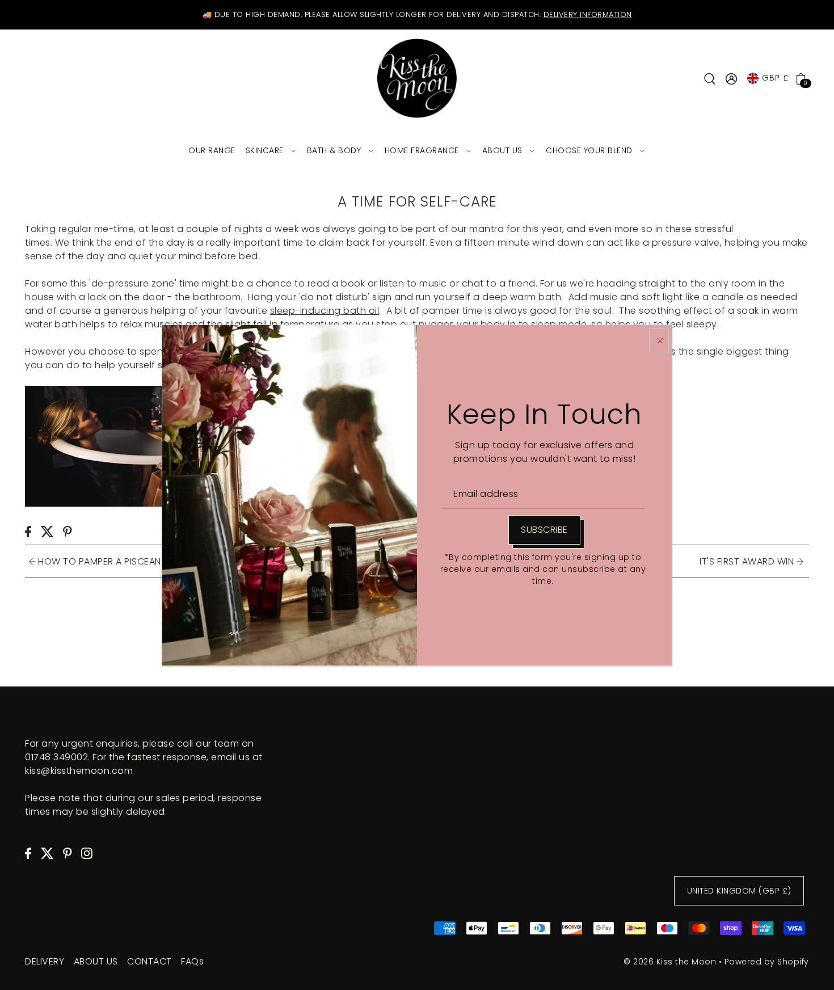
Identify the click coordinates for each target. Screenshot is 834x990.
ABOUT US (96, 961)
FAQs (192, 961)
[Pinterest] (67, 853)
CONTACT (149, 961)
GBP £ (775, 77)
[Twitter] (47, 853)
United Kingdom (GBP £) (739, 890)
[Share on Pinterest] (67, 531)
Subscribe (544, 529)
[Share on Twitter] (47, 531)
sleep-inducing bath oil (325, 310)
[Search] (709, 78)
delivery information (588, 14)
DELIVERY (44, 961)
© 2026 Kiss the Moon (670, 961)
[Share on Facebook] (28, 531)
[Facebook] (28, 853)
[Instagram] (86, 853)
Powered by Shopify (767, 961)
